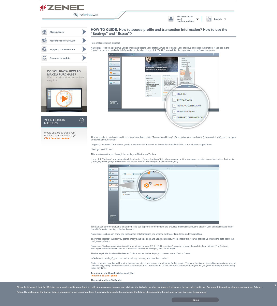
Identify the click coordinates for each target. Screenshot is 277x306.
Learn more (199, 292)
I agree (195, 300)
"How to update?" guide (104, 275)
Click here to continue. (57, 138)
